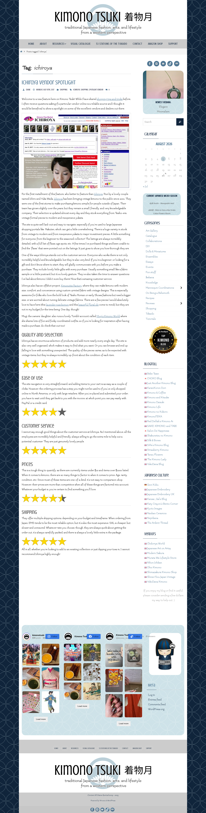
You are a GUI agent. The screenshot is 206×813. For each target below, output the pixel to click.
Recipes (150, 298)
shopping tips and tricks (110, 99)
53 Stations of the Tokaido (108, 748)
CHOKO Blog (154, 378)
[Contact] (176, 63)
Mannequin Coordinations (160, 287)
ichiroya (76, 89)
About (65, 748)
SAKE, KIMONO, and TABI (162, 426)
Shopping (63, 89)
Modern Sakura (155, 553)
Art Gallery (152, 230)
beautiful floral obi (88, 304)
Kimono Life (154, 407)
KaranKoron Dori (156, 388)
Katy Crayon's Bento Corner (162, 503)
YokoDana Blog (155, 464)
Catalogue (151, 236)
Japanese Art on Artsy (159, 548)
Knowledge (152, 282)
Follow (54, 636)
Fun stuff (151, 272)
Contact (125, 748)
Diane (28, 89)
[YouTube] (163, 63)
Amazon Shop (137, 748)
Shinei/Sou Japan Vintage (161, 577)
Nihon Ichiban (154, 562)
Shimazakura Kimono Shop (162, 572)
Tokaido (150, 313)
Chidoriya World (156, 543)
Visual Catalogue (89, 748)
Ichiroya (98, 194)
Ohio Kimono (154, 567)
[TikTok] (170, 63)
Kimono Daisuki (155, 402)
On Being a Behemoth (157, 293)
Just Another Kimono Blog (161, 383)
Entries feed (155, 699)
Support (149, 748)
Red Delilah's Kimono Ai (160, 421)
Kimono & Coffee (156, 392)
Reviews (150, 303)
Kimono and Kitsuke (158, 397)
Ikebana (150, 277)
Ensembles (152, 256)
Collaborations (154, 241)
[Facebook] (149, 63)
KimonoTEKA (154, 416)
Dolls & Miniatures (156, 251)
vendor (100, 89)
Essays (149, 261)
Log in (151, 694)
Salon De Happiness (158, 430)
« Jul (145, 186)
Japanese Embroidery (158, 489)
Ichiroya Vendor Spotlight (49, 82)
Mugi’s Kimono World (108, 316)
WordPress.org (156, 709)
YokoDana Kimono (157, 581)
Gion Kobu (152, 484)
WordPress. (111, 801)
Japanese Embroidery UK (160, 494)
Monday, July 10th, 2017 (45, 89)
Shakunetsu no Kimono (160, 435)
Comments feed (157, 704)
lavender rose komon (57, 304)
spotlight (93, 89)
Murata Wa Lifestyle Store (161, 557)
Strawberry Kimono (158, 449)
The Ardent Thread (157, 522)
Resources (74, 748)
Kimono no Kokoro (157, 411)
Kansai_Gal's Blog (157, 499)
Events (149, 267)
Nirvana (102, 801)
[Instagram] (156, 63)
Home (56, 748)
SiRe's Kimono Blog (158, 445)
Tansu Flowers (155, 454)
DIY (148, 246)
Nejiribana (152, 518)
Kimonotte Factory (71, 285)
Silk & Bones (154, 440)
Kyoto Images (154, 508)
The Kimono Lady (156, 459)
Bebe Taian (153, 373)
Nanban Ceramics (156, 513)
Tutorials (151, 318)
